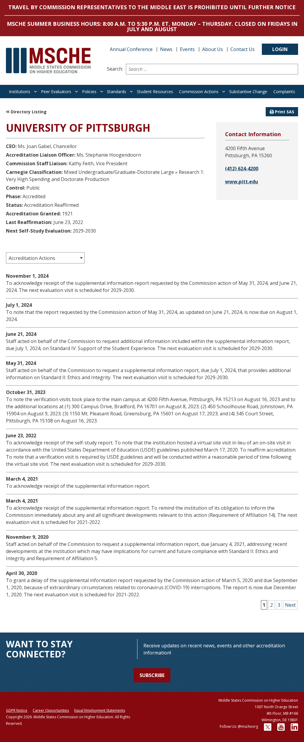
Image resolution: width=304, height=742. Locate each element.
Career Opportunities (51, 710)
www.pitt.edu (241, 181)
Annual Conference (131, 49)
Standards (116, 91)
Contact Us (242, 49)
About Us (212, 49)
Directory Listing (28, 111)
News (166, 49)
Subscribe (152, 675)
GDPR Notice (16, 710)
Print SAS (284, 112)
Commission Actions (198, 91)
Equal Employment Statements (99, 710)
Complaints (284, 91)
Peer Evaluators (56, 91)
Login (280, 49)
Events (187, 49)
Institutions (19, 91)
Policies (89, 91)
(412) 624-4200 (241, 168)
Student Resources (155, 91)
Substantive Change (248, 91)
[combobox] (45, 257)
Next (290, 605)
